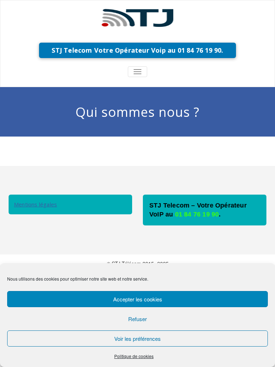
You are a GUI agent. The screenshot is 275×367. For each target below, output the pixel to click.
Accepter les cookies (137, 299)
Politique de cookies (134, 356)
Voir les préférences (137, 338)
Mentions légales (35, 204)
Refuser (137, 319)
